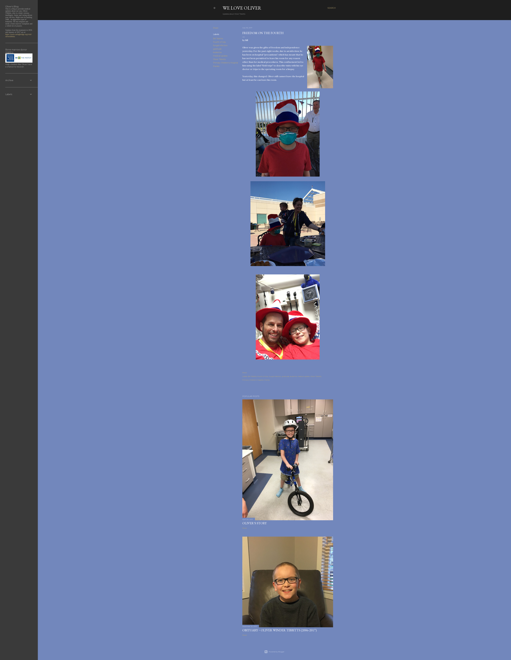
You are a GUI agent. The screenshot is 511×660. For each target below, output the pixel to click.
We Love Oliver (242, 8)
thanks (216, 66)
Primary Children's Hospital (225, 63)
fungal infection (220, 45)
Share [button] (215, 28)
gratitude (217, 49)
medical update (220, 56)
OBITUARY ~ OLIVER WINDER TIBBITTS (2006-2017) (279, 630)
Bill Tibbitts (218, 38)
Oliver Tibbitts (219, 59)
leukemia (217, 52)
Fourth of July (219, 42)
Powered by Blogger (276, 652)
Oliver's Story (254, 523)
